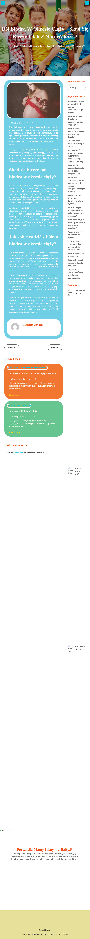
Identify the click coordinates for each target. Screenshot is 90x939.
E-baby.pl (38, 934)
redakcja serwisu (33, 324)
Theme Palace (63, 934)
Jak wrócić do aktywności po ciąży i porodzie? (33, 373)
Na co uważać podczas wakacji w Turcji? (76, 143)
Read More (14, 394)
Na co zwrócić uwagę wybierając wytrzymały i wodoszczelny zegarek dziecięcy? (76, 156)
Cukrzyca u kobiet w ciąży (23, 411)
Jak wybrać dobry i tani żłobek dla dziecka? (76, 235)
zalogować (18, 452)
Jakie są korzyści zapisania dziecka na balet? (75, 263)
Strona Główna (44, 930)
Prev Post (12, 347)
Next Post (55, 347)
